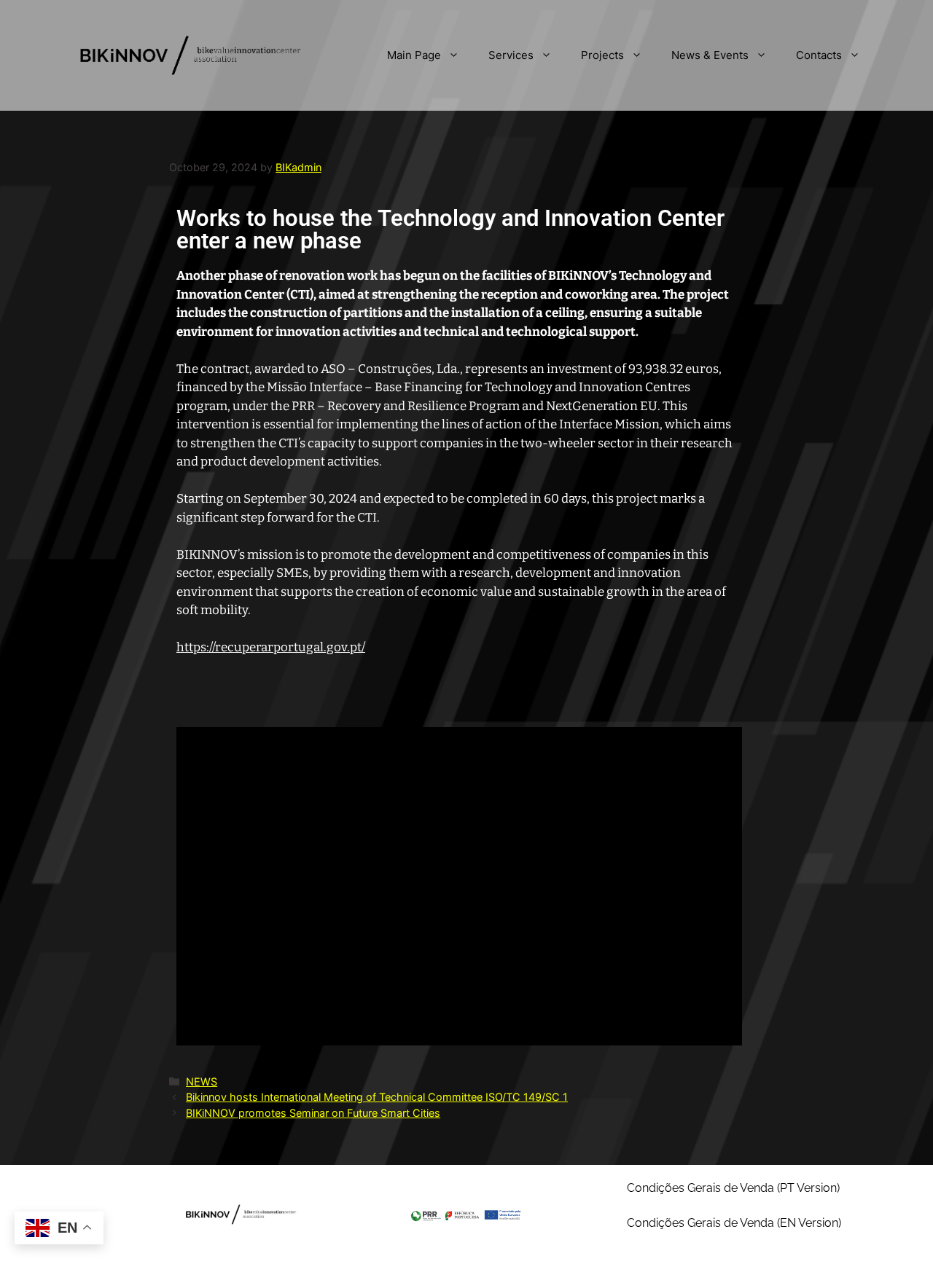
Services (511, 55)
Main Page (414, 55)
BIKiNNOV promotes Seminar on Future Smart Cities (313, 1113)
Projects (602, 55)
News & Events (710, 55)
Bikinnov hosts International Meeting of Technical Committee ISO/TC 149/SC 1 (377, 1097)
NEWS (201, 1081)
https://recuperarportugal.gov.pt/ (270, 647)
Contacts (819, 55)
